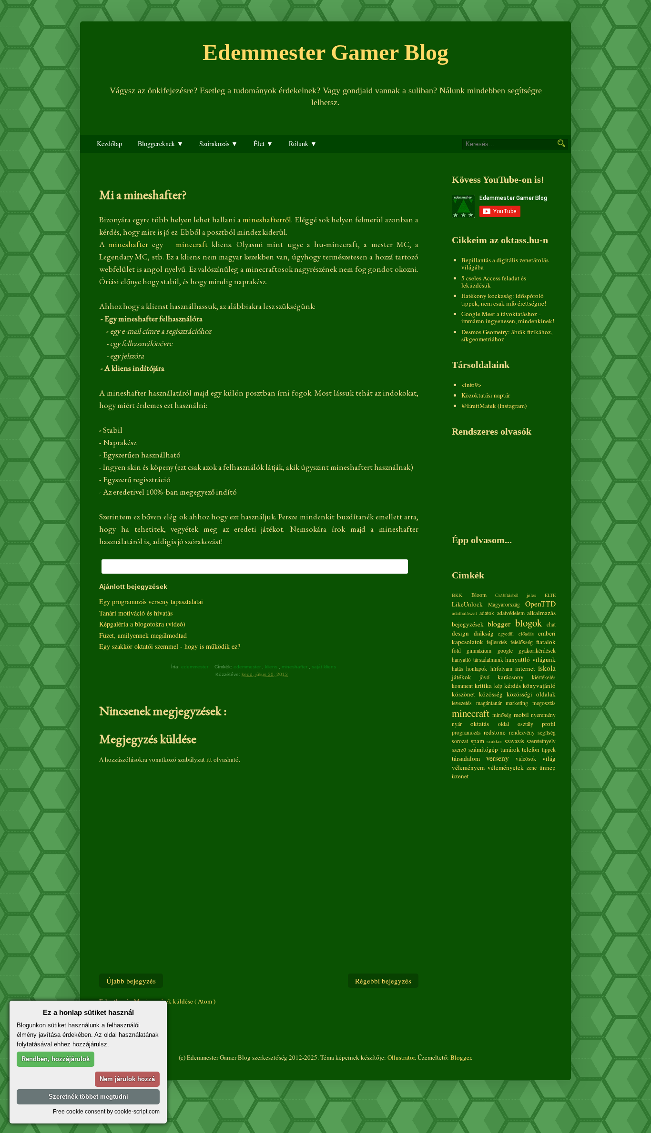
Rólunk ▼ (303, 143)
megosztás (544, 702)
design (460, 633)
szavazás (514, 741)
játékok (461, 677)
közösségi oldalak (531, 694)
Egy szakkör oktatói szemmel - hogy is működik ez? (169, 646)
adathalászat (464, 613)
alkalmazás (541, 612)
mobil (521, 714)
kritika (483, 685)
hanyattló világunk (530, 659)
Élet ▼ (263, 143)
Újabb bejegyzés (131, 980)
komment (462, 685)
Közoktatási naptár (485, 395)
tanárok (510, 749)
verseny (497, 758)
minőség (501, 714)
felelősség (521, 642)
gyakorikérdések (537, 650)
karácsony (511, 677)
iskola (547, 668)
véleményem (468, 767)
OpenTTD (540, 603)
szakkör (494, 741)
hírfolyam (501, 668)
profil (549, 723)
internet (525, 668)
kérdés (512, 685)
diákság (484, 633)
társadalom (466, 758)
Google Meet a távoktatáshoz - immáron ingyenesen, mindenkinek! (507, 317)
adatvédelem (511, 612)
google (505, 650)
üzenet (460, 776)
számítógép (483, 749)
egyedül (506, 633)
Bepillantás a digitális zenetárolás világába (505, 264)
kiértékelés (544, 677)
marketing (517, 702)
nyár (457, 723)
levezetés (462, 702)
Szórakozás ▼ (218, 143)
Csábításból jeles (516, 595)
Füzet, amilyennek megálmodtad (143, 635)
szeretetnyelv (541, 741)
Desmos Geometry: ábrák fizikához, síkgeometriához (506, 336)
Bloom (479, 594)
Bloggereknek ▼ (160, 143)
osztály (525, 723)
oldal (503, 723)
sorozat (460, 741)
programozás (466, 732)
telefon (530, 749)
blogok (528, 622)
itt (209, 759)
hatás (457, 668)
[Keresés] (561, 143)
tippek (549, 749)
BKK (457, 595)
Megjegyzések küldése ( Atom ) (174, 1001)
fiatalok (546, 641)
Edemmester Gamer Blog (325, 52)
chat (551, 624)
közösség (491, 694)
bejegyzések (468, 624)
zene (532, 767)
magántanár (489, 702)
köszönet (463, 694)
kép (498, 685)
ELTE (550, 595)
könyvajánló (539, 685)
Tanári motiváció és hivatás (136, 612)
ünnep (547, 767)
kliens (272, 666)
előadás (526, 633)
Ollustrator (401, 1057)
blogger (499, 623)
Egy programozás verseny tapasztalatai (151, 601)
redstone (495, 732)
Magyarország (504, 604)
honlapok (476, 668)
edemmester (248, 666)
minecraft (194, 244)
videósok (526, 758)
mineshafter (130, 244)
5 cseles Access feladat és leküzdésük (493, 282)
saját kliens (324, 666)
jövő (484, 677)
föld (456, 650)
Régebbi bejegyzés (383, 980)
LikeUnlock (467, 604)
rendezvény (522, 732)
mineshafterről (267, 219)
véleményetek (506, 767)
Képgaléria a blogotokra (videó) (142, 623)
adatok (486, 612)
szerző (459, 749)
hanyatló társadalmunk (477, 659)
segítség (547, 732)
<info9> (471, 384)
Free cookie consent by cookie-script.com (106, 1111)
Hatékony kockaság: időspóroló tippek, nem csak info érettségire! (503, 299)
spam (477, 740)
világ (549, 758)
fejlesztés (497, 642)
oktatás (479, 723)
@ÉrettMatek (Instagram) (494, 405)
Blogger (460, 1057)
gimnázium (479, 650)
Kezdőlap (109, 143)
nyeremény (543, 714)
